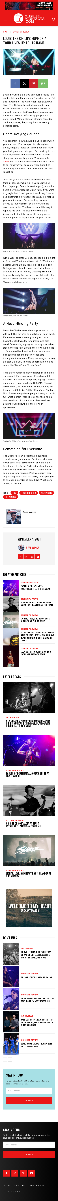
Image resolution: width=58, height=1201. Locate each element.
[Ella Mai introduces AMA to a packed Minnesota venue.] (11, 651)
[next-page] (10, 1060)
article (6, 161)
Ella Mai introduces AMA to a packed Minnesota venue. (36, 653)
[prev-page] (5, 1060)
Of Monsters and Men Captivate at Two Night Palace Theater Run (37, 1000)
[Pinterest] (33, 83)
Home (6, 31)
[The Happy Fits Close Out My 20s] (11, 976)
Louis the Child (28, 492)
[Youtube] (37, 556)
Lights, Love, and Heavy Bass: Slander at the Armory (35, 620)
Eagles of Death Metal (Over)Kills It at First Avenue (36, 587)
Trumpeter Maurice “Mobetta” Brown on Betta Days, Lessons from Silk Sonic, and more (36, 954)
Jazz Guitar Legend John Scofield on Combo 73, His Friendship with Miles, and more (37, 1022)
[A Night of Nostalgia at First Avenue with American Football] (11, 602)
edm (14, 492)
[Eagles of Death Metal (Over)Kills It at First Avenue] (11, 586)
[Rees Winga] (13, 516)
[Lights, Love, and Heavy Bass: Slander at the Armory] (11, 618)
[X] (24, 83)
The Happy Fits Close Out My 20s (36, 977)
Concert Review (21, 31)
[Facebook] (15, 83)
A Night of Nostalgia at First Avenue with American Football (37, 604)
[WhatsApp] (43, 83)
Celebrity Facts (29, 599)
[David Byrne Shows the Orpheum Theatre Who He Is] (11, 1043)
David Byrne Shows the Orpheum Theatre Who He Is (36, 1045)
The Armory (10, 496)
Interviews (12, 718)
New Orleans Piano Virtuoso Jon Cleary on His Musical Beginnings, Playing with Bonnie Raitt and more (28, 723)
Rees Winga (29, 511)
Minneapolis (46, 492)
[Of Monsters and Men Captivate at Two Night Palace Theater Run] (11, 998)
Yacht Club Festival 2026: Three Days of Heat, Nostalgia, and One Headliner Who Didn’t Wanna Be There (37, 636)
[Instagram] (26, 556)
